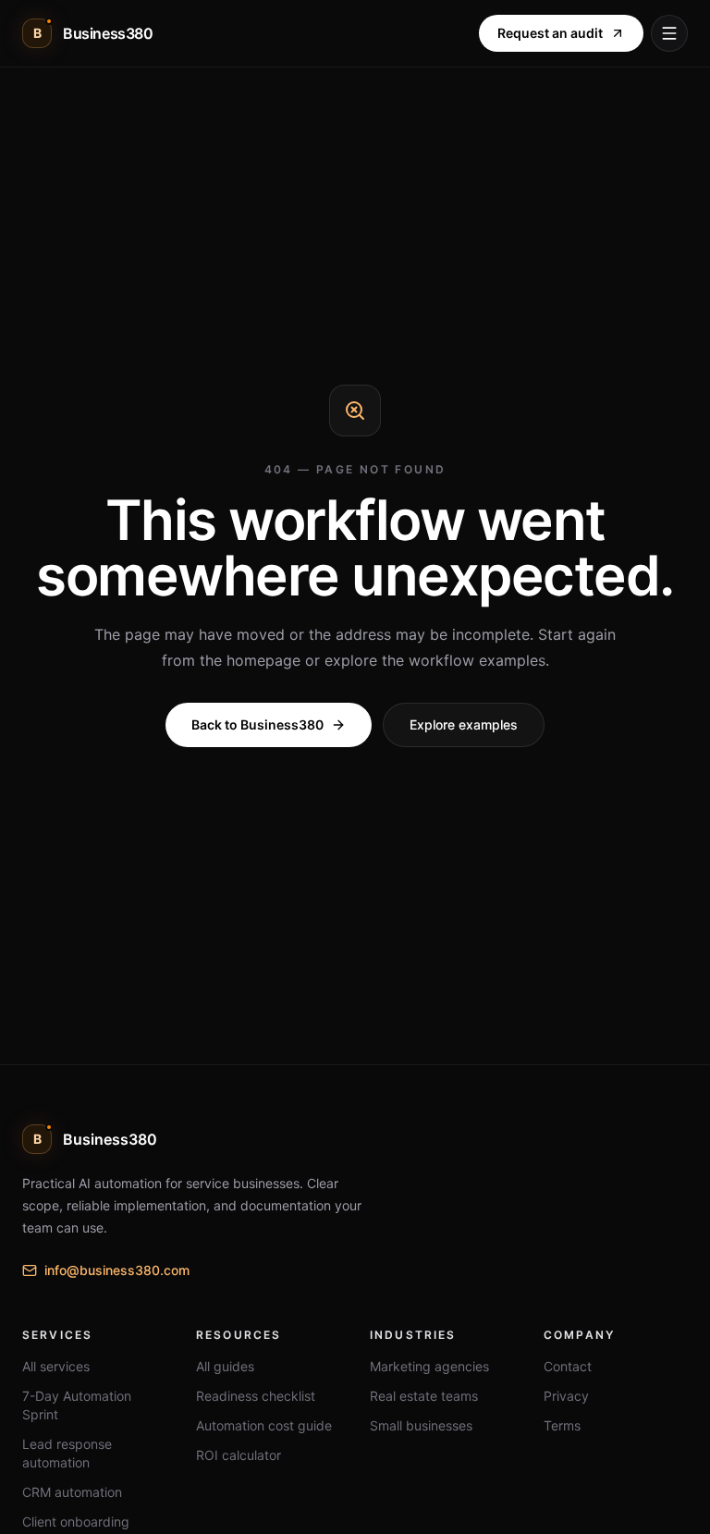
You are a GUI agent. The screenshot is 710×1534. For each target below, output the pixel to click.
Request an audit (550, 33)
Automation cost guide (264, 1425)
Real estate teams (424, 1396)
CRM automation (72, 1492)
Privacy (566, 1396)
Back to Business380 (257, 724)
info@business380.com (117, 1270)
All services (56, 1366)
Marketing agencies (429, 1366)
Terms (562, 1425)
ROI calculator (238, 1455)
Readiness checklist (255, 1396)
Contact (568, 1366)
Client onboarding (75, 1521)
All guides (225, 1366)
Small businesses (421, 1425)
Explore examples (464, 724)
